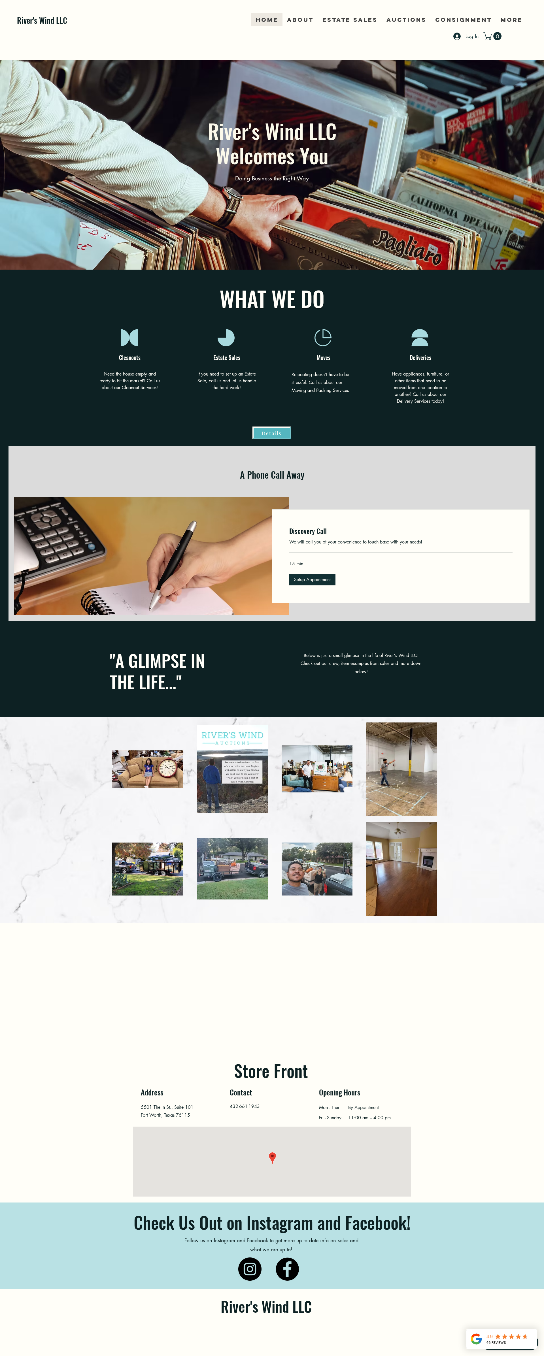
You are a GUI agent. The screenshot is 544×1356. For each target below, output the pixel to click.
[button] (312, 579)
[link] (493, 36)
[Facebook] (287, 1269)
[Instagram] (250, 1269)
